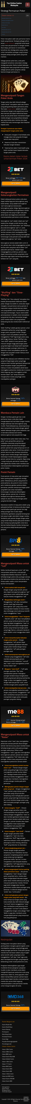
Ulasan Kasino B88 (7, 1071)
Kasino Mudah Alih (7, 1024)
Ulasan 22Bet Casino (7, 1049)
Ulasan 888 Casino (7, 1054)
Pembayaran (5, 1032)
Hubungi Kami (5, 1087)
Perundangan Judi (6, 1044)
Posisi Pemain (4, 27)
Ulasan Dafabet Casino (8, 1059)
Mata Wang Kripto (7, 1034)
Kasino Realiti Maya (7, 1027)
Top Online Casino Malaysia (21, 1100)
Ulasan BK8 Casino (7, 1066)
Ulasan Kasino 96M (7, 1069)
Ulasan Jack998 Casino (8, 1076)
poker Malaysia (9, 43)
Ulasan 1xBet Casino (7, 1061)
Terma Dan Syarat (6, 1092)
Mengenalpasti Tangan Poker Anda (6, 18)
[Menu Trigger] (27, 4)
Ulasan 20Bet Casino (7, 1052)
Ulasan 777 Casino (7, 1064)
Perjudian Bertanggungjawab (9, 1041)
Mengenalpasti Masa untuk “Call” (6, 29)
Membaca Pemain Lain (5, 25)
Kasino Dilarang (6, 1029)
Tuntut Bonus (15, 183)
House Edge (5, 1039)
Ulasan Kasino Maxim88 (8, 1056)
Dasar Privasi (5, 1088)
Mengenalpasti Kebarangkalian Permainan (7, 20)
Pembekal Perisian (7, 1036)
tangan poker (11, 109)
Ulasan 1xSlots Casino (7, 1074)
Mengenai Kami (6, 1090)
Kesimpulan (3, 34)
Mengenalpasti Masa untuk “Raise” (6, 32)
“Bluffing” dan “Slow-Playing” (6, 22)
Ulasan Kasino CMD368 (8, 1078)
